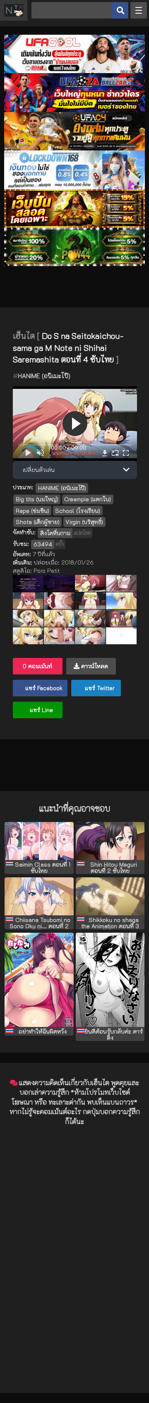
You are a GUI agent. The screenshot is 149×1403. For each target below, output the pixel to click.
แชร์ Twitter (99, 688)
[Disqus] (74, 1236)
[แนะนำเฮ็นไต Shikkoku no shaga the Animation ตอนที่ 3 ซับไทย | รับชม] (110, 896)
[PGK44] (74, 225)
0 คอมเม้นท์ (37, 666)
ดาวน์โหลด (93, 666)
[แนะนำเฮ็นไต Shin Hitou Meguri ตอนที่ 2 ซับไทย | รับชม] (110, 841)
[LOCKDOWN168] (74, 187)
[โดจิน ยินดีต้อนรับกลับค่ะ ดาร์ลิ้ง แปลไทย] (110, 980)
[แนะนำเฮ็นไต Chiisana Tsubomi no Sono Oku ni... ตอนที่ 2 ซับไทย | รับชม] (39, 896)
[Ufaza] (74, 110)
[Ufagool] (74, 71)
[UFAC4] (74, 148)
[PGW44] (74, 264)
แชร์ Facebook (43, 688)
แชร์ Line (40, 710)
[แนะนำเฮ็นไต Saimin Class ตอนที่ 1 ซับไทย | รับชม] (39, 841)
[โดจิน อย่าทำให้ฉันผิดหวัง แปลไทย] (39, 980)
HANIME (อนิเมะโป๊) (44, 376)
